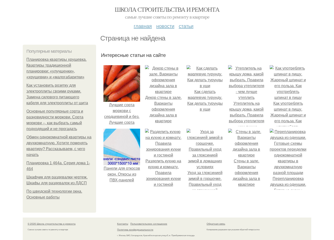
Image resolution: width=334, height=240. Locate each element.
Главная (143, 25)
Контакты (122, 223)
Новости (165, 25)
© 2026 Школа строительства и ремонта (52, 223)
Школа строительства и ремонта (167, 9)
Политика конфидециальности (135, 229)
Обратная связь (216, 223)
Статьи (186, 25)
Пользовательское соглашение (148, 223)
